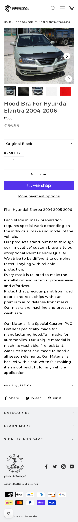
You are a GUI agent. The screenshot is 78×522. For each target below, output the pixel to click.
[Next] (66, 56)
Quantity (12, 152)
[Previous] (11, 56)
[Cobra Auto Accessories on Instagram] (63, 466)
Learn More (17, 426)
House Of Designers (27, 484)
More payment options (39, 196)
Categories (17, 413)
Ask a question (18, 385)
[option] (39, 56)
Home (8, 22)
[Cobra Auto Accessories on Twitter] (55, 466)
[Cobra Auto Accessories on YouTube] (72, 466)
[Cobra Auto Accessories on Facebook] (46, 466)
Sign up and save (23, 439)
